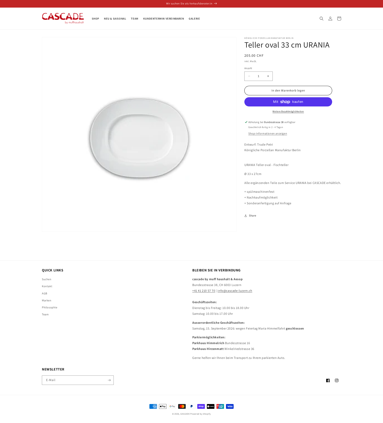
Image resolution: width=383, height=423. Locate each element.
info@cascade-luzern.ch (234, 291)
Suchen (46, 279)
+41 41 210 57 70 (203, 291)
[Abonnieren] (109, 380)
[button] (321, 18)
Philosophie (49, 307)
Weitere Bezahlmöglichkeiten (288, 111)
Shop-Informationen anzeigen (267, 133)
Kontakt (47, 286)
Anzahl (248, 68)
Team (45, 314)
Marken (46, 300)
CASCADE (185, 413)
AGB (44, 293)
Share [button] (252, 215)
